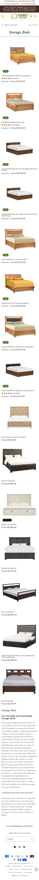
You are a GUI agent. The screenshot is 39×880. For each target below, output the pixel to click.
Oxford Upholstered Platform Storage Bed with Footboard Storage (18, 656)
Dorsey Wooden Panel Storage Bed (14, 437)
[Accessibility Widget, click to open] (36, 869)
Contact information (15, 872)
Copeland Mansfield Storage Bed (13, 122)
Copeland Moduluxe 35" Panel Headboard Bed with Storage (19, 169)
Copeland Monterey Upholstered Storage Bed (17, 347)
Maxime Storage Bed (9, 524)
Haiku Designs (18, 863)
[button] (2, 16)
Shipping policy (27, 869)
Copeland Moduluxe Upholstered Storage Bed (18, 390)
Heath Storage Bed (8, 481)
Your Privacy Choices (22, 875)
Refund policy (17, 866)
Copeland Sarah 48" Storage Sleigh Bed (15, 303)
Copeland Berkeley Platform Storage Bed (16, 75)
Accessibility (28, 872)
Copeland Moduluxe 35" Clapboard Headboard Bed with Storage (19, 215)
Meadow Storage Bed (9, 568)
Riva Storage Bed (8, 701)
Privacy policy (28, 866)
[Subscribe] (31, 839)
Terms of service (14, 869)
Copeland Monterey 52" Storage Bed (14, 259)
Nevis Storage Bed (8, 612)
